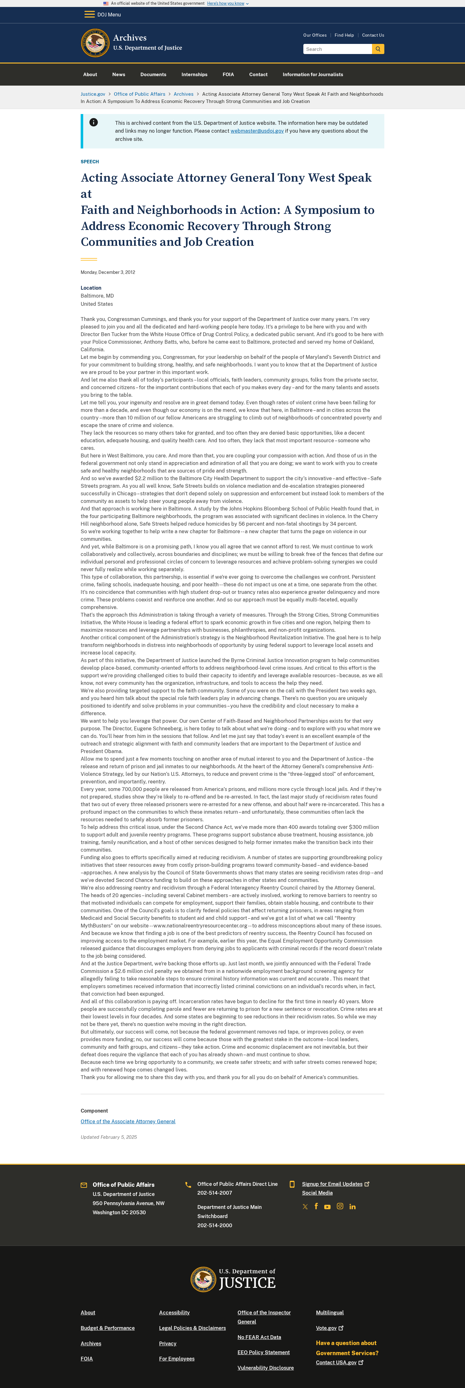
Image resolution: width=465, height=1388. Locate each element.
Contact (336, 1363)
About (88, 1313)
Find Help (344, 35)
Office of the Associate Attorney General (128, 1122)
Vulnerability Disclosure (266, 1368)
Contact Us (373, 35)
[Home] (132, 55)
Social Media (317, 1193)
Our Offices (315, 35)
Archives (91, 1344)
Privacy (168, 1344)
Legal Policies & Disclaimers (192, 1328)
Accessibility (174, 1313)
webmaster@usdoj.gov (257, 131)
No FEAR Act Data (259, 1337)
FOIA (87, 1359)
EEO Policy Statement (264, 1352)
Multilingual (330, 1313)
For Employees (177, 1359)
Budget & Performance (108, 1328)
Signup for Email (332, 1184)
